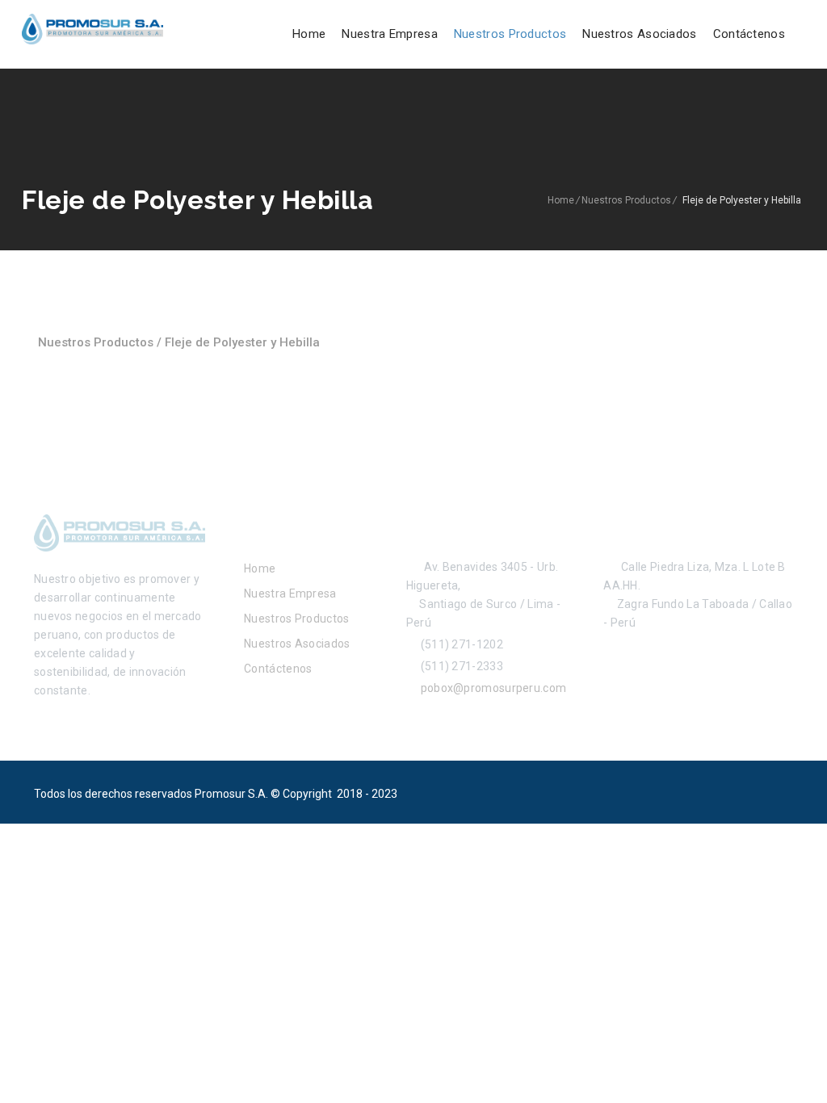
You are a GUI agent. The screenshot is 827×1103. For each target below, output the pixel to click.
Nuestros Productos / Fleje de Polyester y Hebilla (179, 342)
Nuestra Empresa (390, 34)
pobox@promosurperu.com (490, 688)
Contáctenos (749, 34)
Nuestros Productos (510, 34)
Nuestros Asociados (639, 34)
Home (308, 34)
